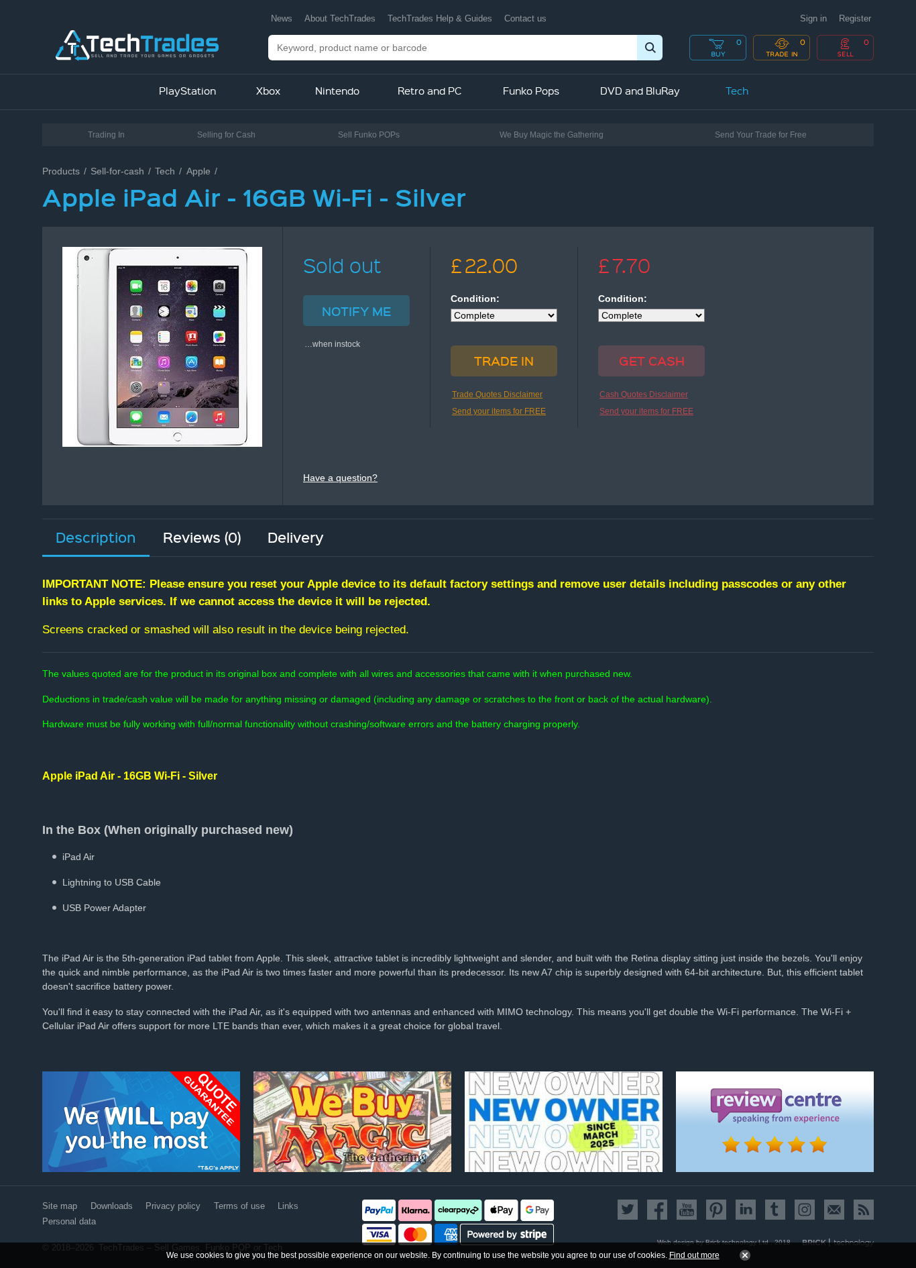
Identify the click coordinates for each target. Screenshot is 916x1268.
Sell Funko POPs (369, 135)
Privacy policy (173, 1206)
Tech (165, 171)
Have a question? (340, 477)
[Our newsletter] (834, 1210)
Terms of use (239, 1206)
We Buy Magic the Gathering (552, 135)
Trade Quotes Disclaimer (497, 394)
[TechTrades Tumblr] (775, 1210)
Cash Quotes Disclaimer (643, 394)
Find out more (694, 1255)
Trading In (106, 135)
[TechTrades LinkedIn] (745, 1210)
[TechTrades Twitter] (630, 1210)
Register (855, 18)
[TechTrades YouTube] (686, 1210)
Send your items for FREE (499, 411)
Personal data (69, 1221)
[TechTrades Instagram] (804, 1210)
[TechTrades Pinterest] (716, 1210)
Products (61, 171)
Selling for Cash (226, 135)
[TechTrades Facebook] (657, 1210)
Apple (198, 171)
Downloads (112, 1206)
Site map (59, 1206)
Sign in (813, 18)
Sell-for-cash (117, 171)
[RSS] (861, 1210)
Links (288, 1206)
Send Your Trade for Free (761, 135)
